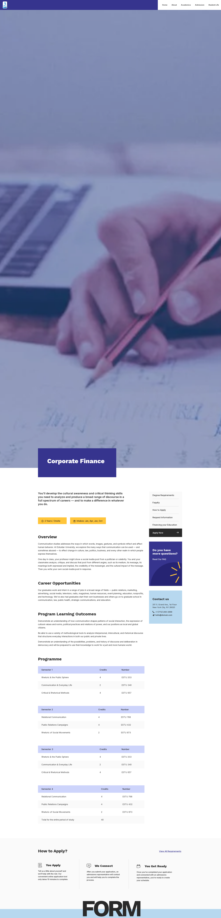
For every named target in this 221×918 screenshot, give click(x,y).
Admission (199, 5)
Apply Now (158, 533)
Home (164, 5)
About (174, 5)
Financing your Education (165, 525)
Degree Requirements (163, 495)
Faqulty (156, 502)
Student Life (213, 5)
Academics (186, 5)
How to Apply (159, 510)
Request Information (163, 517)
